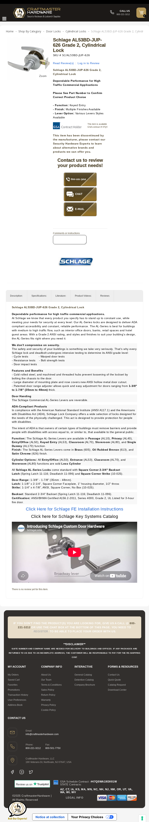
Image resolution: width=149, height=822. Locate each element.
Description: (16, 295)
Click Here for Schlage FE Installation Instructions (74, 509)
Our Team (46, 679)
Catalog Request (117, 684)
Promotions (14, 690)
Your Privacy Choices (87, 817)
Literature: (60, 295)
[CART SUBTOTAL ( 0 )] (141, 12)
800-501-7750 (53, 748)
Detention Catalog (84, 679)
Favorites (12, 684)
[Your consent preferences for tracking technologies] (142, 818)
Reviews (104, 295)
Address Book (15, 705)
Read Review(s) (63, 63)
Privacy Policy (48, 705)
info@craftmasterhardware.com (42, 734)
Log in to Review (89, 63)
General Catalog (83, 674)
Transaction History (18, 695)
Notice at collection (50, 817)
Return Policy (48, 695)
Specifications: (39, 295)
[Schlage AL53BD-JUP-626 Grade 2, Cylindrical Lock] (28, 39)
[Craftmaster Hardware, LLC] (37, 13)
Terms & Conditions (51, 684)
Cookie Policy (48, 710)
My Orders (13, 674)
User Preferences (17, 700)
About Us (46, 674)
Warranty (46, 700)
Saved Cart (14, 679)
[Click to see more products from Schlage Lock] (76, 261)
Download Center (117, 690)
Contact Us (114, 674)
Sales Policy (47, 690)
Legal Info (74, 797)
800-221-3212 (33, 748)
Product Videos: (83, 295)
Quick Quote (114, 679)
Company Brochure (84, 684)
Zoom (43, 75)
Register (41, 631)
